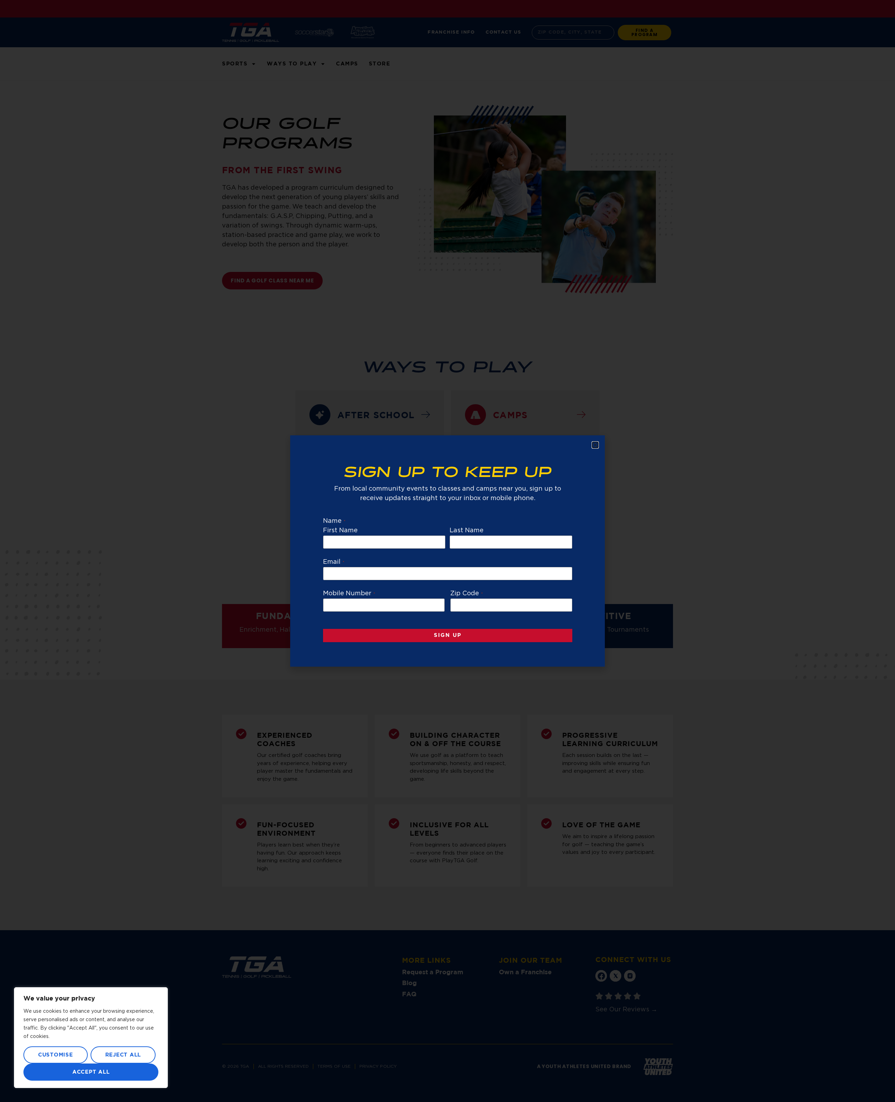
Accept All (91, 1072)
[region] (91, 1037)
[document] (447, 551)
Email (333, 562)
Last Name (467, 530)
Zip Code (466, 593)
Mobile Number (349, 593)
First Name (340, 530)
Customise (55, 1055)
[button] (595, 445)
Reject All (123, 1055)
